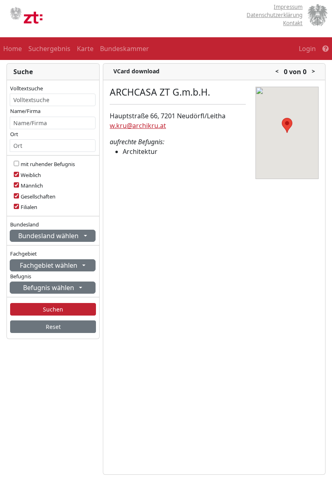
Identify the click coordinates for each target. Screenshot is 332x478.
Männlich (32, 185)
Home (12, 48)
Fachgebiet (23, 253)
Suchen (53, 309)
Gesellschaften (38, 196)
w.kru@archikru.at (138, 125)
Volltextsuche (26, 88)
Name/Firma (25, 111)
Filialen (29, 207)
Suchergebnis (49, 48)
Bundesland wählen (49, 235)
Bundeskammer (124, 48)
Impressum (288, 7)
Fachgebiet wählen (49, 265)
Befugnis (20, 276)
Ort (14, 134)
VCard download (136, 71)
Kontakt (292, 23)
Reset (53, 327)
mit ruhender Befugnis (48, 164)
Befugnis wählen (49, 287)
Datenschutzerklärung (274, 15)
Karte (85, 48)
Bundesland (24, 224)
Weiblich (31, 175)
